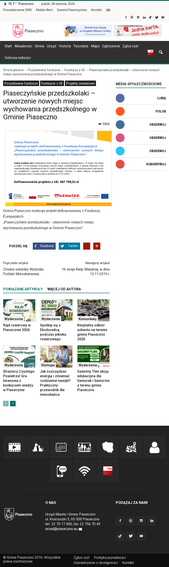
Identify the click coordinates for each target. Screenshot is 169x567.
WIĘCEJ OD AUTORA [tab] (64, 289)
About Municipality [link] (108, 10)
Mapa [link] (95, 46)
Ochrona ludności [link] (18, 58)
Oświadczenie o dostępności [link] (95, 563)
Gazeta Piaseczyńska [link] (72, 10)
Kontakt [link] (96, 10)
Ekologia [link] (48, 365)
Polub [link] (161, 111)
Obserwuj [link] (157, 124)
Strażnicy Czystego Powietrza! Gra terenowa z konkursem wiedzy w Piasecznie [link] (19, 380)
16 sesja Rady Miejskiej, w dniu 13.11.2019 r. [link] (86, 271)
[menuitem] (19, 10)
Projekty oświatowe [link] (80, 83)
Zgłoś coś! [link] (130, 46)
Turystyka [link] (80, 46)
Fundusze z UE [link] (52, 83)
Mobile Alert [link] (44, 10)
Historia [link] (65, 46)
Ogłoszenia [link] (111, 46)
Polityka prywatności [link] (110, 558)
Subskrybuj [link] (156, 164)
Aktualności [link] (23, 46)
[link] (126, 18)
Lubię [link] (161, 98)
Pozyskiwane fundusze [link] (21, 83)
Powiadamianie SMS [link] (17, 10)
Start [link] (8, 46)
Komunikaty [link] (88, 319)
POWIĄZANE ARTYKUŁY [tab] (23, 289)
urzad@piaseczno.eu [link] (61, 529)
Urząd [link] (51, 46)
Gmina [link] (39, 46)
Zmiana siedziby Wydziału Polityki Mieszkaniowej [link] (23, 271)
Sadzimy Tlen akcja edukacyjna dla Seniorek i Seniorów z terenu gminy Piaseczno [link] (93, 380)
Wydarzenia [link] (13, 319)
